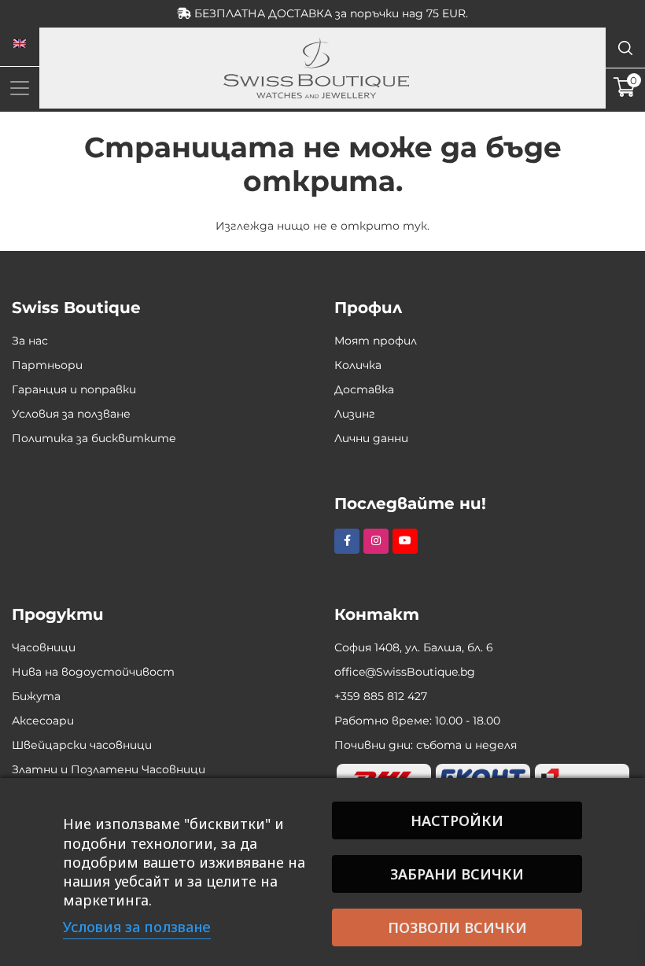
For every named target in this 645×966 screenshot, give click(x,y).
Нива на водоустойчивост (93, 672)
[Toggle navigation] (19, 88)
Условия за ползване (71, 414)
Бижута (36, 696)
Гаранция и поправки (74, 389)
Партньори (47, 365)
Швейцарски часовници (82, 745)
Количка (357, 365)
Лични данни (371, 438)
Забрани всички (457, 874)
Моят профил (375, 341)
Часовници (44, 647)
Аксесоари (43, 720)
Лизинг (354, 414)
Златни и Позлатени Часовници (108, 769)
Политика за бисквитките (94, 438)
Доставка (364, 389)
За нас (30, 341)
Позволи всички (457, 927)
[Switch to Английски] (20, 44)
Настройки (457, 820)
